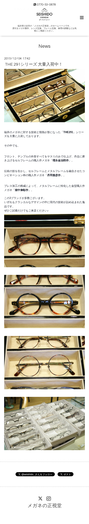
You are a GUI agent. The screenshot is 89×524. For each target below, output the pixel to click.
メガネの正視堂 (45, 505)
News (44, 46)
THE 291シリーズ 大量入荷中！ (34, 64)
